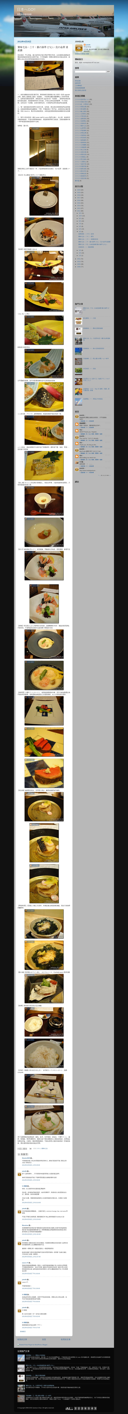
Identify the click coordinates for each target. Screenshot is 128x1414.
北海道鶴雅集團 (80, 88)
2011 (79, 259)
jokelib (24, 1171)
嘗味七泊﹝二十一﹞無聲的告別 (88, 239)
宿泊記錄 (78, 81)
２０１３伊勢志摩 (80, 133)
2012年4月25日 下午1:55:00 (31, 1273)
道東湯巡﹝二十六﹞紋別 (86, 234)
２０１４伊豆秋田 (80, 137)
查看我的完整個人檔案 (82, 54)
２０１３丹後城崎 (80, 130)
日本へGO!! (26, 9)
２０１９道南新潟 (80, 176)
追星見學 (78, 83)
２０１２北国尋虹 (80, 121)
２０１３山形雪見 (80, 128)
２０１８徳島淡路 (80, 169)
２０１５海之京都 (80, 149)
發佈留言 (23, 1331)
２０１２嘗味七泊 (42, 1148)
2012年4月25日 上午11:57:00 (31, 1256)
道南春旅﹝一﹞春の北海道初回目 (93, 348)
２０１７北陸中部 (80, 164)
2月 (80, 253)
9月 (80, 218)
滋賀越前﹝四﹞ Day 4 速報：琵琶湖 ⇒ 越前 (91, 434)
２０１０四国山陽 (80, 106)
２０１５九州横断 (80, 145)
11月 (80, 213)
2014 (79, 205)
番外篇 (77, 181)
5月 (80, 229)
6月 (80, 226)
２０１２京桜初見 (80, 123)
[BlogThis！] (20, 1149)
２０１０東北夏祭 (80, 109)
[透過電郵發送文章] (30, 1148)
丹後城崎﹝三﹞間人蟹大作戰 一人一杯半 (96, 358)
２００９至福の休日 (81, 102)
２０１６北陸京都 (80, 152)
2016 (79, 200)
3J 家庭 (24, 1186)
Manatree (25, 1225)
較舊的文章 (65, 1339)
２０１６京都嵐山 (80, 157)
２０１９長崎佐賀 (80, 173)
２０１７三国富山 (80, 161)
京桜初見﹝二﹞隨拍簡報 (86, 247)
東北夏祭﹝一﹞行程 (89, 318)
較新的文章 (22, 1339)
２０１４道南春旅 (80, 142)
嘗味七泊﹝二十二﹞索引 (86, 236)
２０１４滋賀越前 (80, 140)
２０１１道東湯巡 (80, 118)
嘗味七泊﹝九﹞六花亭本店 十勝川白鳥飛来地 (40, 1385)
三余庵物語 (78, 85)
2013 (79, 208)
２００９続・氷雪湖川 (82, 104)
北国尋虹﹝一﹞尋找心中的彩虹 (93, 399)
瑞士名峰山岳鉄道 (80, 90)
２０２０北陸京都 (80, 178)
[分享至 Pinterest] (26, 1149)
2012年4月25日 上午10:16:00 (31, 1202)
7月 (80, 223)
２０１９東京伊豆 (80, 171)
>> (109, 475)
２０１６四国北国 (80, 154)
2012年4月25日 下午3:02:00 (31, 1316)
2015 (79, 203)
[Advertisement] (92, 285)
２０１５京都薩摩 (80, 147)
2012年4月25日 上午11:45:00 (31, 1234)
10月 (80, 216)
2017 (79, 197)
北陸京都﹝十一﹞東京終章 (87, 421)
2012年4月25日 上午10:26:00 (31, 1219)
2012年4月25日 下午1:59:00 (31, 1288)
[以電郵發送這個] (19, 1149)
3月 (80, 250)
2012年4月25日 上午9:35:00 (31, 1180)
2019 (79, 192)
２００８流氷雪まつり (82, 99)
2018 (79, 195)
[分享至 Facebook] (24, 1149)
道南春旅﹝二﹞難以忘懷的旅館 (93, 328)
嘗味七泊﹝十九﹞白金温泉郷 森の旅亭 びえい (92, 244)
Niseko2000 (26, 1158)
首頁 (44, 1339)
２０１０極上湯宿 (80, 111)
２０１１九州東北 (80, 114)
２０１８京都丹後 (80, 166)
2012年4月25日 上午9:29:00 (31, 1165)
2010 (79, 261)
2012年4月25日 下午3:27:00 (31, 1327)
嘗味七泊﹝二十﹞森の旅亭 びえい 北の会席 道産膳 (94, 242)
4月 (80, 231)
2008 (79, 267)
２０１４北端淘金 (80, 135)
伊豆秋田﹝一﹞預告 (89, 368)
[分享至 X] (22, 1149)
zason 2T (25, 1263)
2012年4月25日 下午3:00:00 (31, 1301)
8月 (80, 221)
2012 (79, 211)
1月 (80, 255)
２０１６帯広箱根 (80, 159)
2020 (79, 190)
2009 (79, 264)
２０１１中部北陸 (80, 116)
